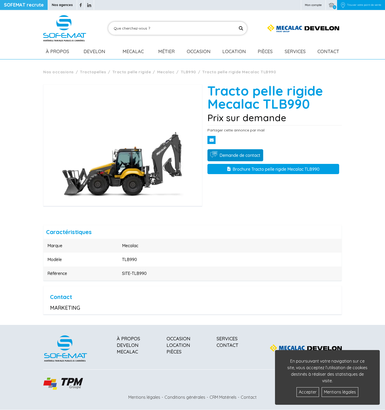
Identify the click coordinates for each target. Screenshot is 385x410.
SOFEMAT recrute (24, 5)
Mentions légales (144, 397)
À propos (128, 339)
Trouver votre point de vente (364, 5)
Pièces (265, 51)
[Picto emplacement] (343, 5)
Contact (328, 51)
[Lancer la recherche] (241, 28)
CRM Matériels (223, 397)
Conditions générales (184, 397)
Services (295, 51)
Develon (94, 51)
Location (234, 51)
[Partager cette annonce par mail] (211, 140)
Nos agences (62, 5)
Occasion (199, 51)
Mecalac (133, 51)
